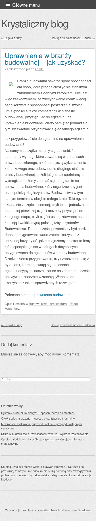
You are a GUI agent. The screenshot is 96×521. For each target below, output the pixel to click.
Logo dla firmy (11, 38)
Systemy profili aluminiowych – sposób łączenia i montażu (38, 413)
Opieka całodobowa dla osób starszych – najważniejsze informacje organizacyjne (43, 441)
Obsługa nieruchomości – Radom (73, 38)
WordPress (50, 510)
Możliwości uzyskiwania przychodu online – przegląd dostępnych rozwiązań (41, 426)
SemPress (84, 510)
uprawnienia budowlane (51, 294)
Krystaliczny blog (34, 23)
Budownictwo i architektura (48, 303)
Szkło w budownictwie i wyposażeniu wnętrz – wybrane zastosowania (44, 434)
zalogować (27, 354)
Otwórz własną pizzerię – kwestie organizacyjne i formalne (38, 418)
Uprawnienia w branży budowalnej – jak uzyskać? (45, 58)
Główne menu (26, 5)
